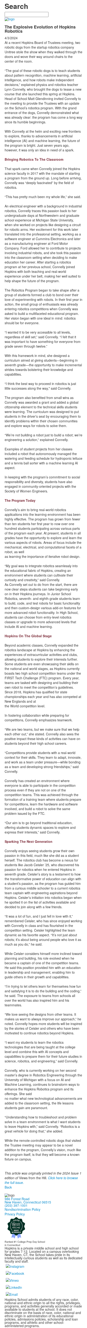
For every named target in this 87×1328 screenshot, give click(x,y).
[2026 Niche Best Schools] (16, 1227)
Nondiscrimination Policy (22, 1209)
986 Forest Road (17, 1198)
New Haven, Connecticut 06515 (28, 1202)
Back (8, 1187)
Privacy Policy (15, 1214)
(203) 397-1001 (16, 1205)
